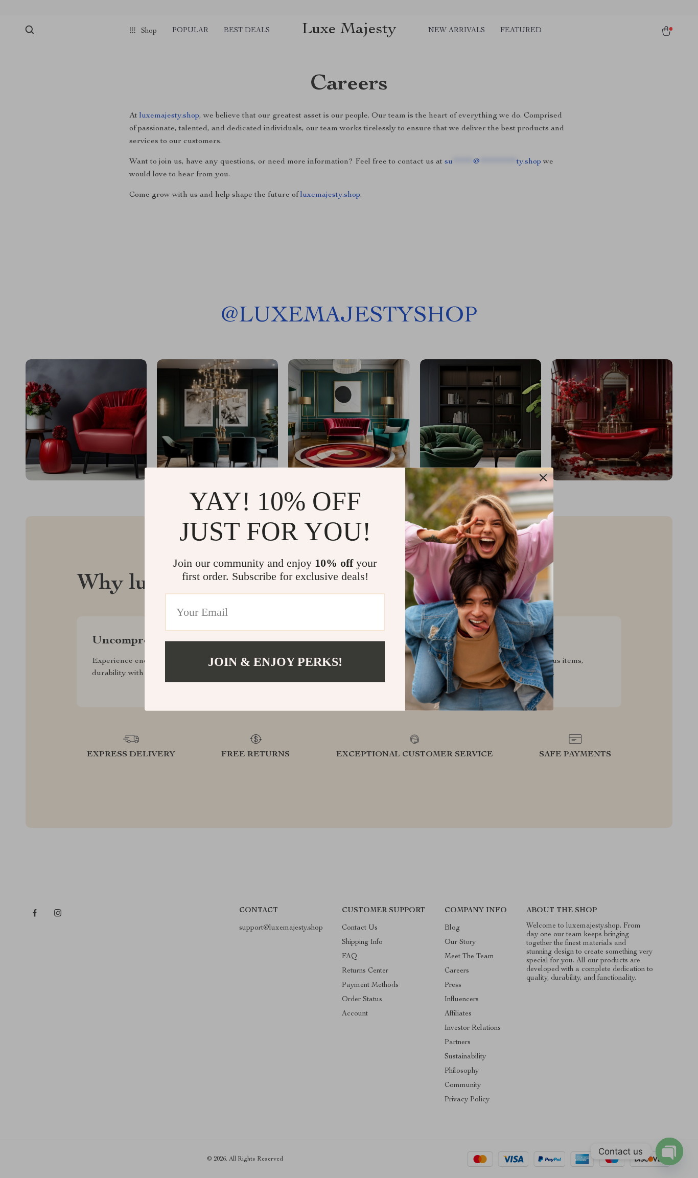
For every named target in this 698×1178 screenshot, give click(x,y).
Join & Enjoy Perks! (275, 661)
